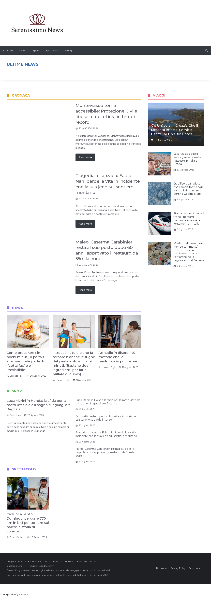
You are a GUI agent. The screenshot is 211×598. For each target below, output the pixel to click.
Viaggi (68, 50)
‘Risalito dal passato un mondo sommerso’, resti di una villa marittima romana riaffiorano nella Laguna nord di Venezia (188, 252)
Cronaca (8, 50)
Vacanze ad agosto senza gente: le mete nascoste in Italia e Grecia (187, 159)
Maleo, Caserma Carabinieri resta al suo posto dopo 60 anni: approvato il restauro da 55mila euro (106, 250)
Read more (85, 157)
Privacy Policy (178, 568)
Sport (36, 50)
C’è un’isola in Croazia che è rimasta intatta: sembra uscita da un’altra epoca (174, 130)
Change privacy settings (14, 594)
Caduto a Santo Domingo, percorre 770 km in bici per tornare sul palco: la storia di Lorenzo (28, 522)
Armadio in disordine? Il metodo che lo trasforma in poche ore (118, 357)
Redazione (15, 415)
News (22, 50)
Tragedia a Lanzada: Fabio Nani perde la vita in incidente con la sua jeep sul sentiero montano (107, 184)
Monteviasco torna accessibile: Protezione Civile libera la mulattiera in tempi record (106, 114)
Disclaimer (161, 568)
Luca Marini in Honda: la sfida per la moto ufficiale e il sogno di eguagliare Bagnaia (39, 405)
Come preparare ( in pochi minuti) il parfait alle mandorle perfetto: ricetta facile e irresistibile (26, 361)
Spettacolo (52, 50)
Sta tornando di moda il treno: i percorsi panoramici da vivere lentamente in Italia (188, 218)
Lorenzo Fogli (17, 375)
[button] (206, 50)
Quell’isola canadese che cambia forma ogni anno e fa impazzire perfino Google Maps (188, 188)
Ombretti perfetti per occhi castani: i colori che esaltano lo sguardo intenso (105, 418)
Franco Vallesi (17, 537)
